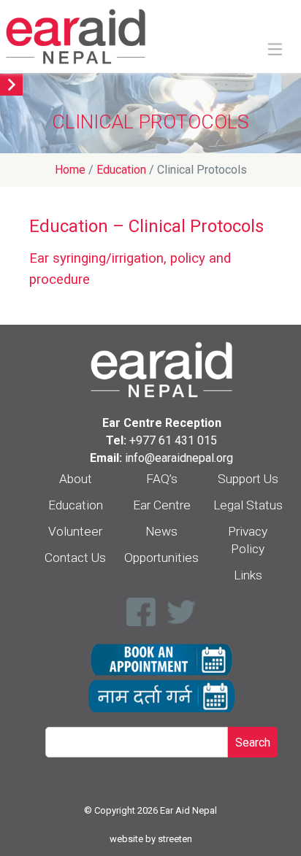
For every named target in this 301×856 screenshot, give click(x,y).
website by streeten (151, 838)
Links (248, 575)
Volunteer (75, 531)
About (75, 478)
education (121, 170)
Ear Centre (162, 505)
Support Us (248, 478)
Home (70, 170)
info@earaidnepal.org (179, 458)
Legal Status (248, 505)
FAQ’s (162, 478)
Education (75, 505)
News (161, 531)
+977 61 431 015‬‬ (173, 440)
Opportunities (161, 557)
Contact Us (75, 557)
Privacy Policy (247, 540)
